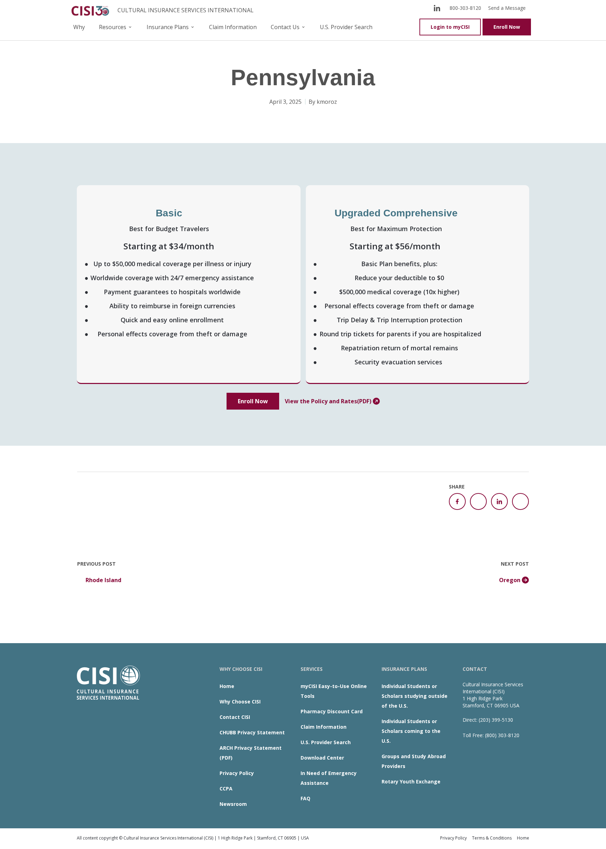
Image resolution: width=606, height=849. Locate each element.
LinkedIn (437, 8)
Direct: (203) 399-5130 (488, 719)
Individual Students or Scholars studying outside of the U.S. (414, 696)
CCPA (226, 788)
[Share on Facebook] (457, 501)
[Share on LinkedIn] (499, 501)
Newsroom (233, 804)
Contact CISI (235, 717)
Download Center (322, 757)
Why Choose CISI (240, 701)
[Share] (520, 501)
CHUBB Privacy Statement (252, 732)
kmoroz (327, 102)
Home (227, 686)
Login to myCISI (450, 26)
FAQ (305, 798)
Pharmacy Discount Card (332, 711)
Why (79, 27)
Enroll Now (506, 26)
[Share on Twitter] (478, 501)
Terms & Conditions (492, 838)
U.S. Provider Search (346, 27)
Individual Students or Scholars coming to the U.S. (411, 731)
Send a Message (507, 8)
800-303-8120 (465, 8)
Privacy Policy (237, 773)
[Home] (91, 10)
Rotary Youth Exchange (411, 781)
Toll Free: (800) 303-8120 (491, 735)
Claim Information (233, 27)
